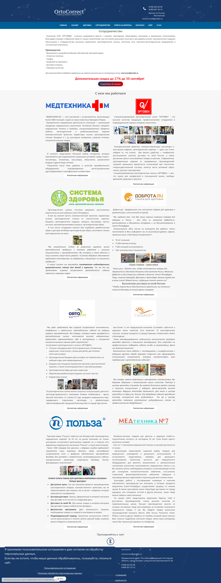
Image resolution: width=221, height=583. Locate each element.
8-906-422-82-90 (128, 565)
